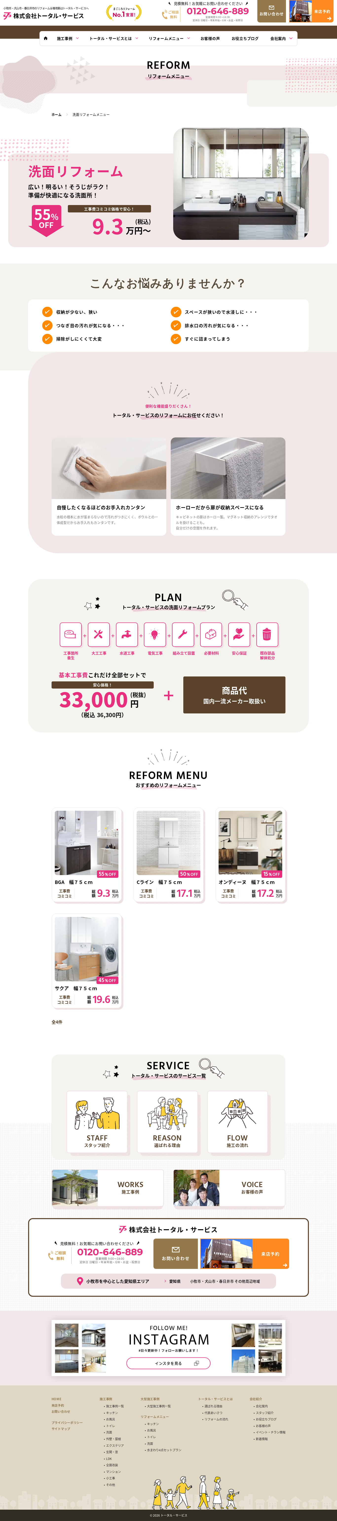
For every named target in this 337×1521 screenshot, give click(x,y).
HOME (57, 1399)
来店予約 (58, 1405)
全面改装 (112, 1465)
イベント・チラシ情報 (270, 1432)
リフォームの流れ (216, 1419)
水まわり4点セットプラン (164, 1450)
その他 (110, 1484)
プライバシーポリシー (67, 1423)
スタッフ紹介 (265, 1412)
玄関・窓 (112, 1452)
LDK (109, 1458)
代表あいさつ (213, 1412)
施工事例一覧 (115, 1406)
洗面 (109, 1432)
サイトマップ (61, 1429)
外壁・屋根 (113, 1438)
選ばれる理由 (213, 1406)
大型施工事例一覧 (159, 1406)
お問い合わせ (61, 1412)
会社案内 (262, 1406)
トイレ (110, 1425)
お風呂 (110, 1419)
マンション (113, 1471)
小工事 (110, 1478)
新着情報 (262, 1438)
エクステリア (115, 1445)
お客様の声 (263, 1425)
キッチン (112, 1412)
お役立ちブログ (266, 1419)
